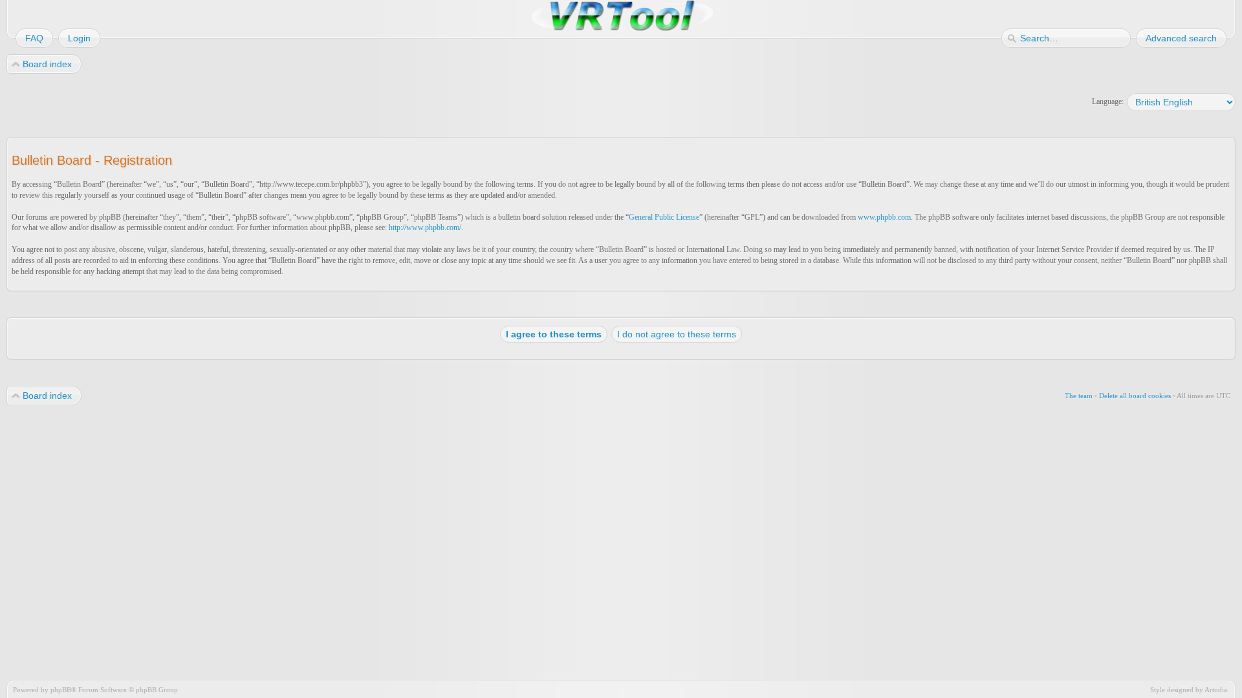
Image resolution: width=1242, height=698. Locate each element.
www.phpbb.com (884, 217)
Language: (1108, 101)
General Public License (664, 217)
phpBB (60, 689)
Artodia (1215, 689)
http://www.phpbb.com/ (425, 227)
